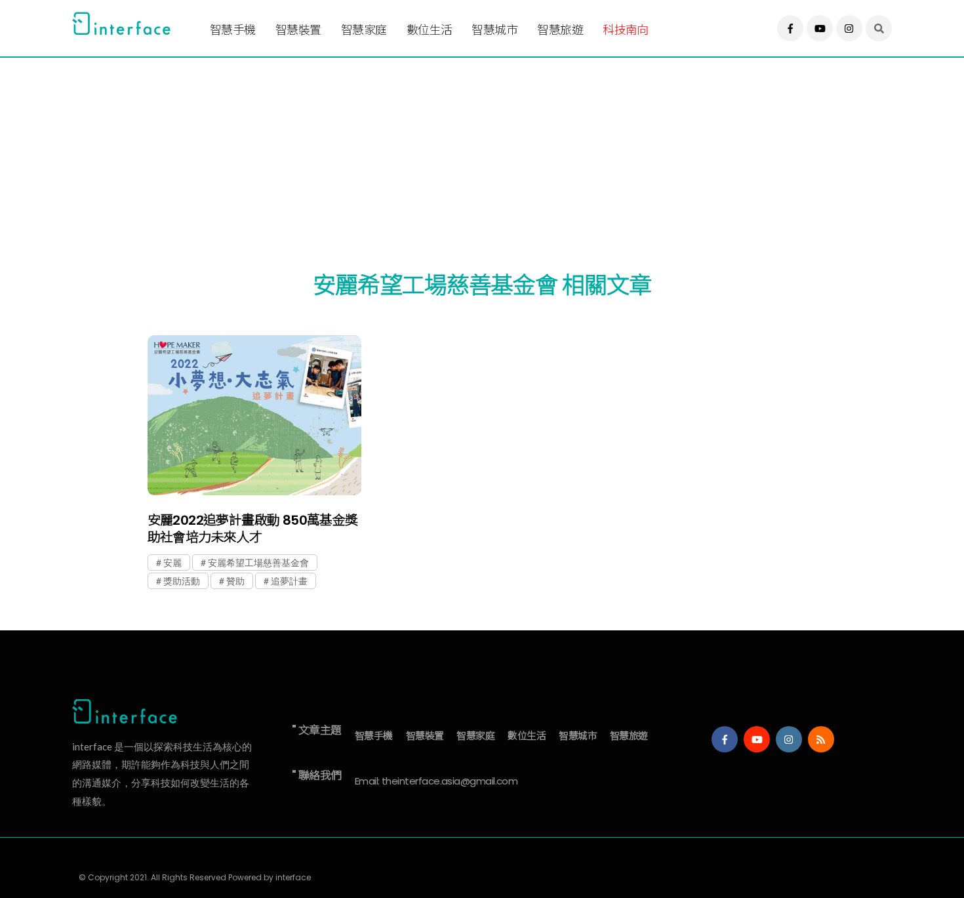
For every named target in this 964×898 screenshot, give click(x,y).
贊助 (235, 580)
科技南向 (626, 30)
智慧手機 (233, 30)
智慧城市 (494, 30)
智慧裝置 (298, 30)
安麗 (172, 562)
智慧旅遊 (560, 30)
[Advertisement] (465, 149)
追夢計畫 (289, 580)
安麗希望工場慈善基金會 (258, 562)
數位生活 (429, 30)
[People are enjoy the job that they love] (254, 415)
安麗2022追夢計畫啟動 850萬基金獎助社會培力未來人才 (253, 528)
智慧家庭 (364, 30)
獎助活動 (181, 580)
